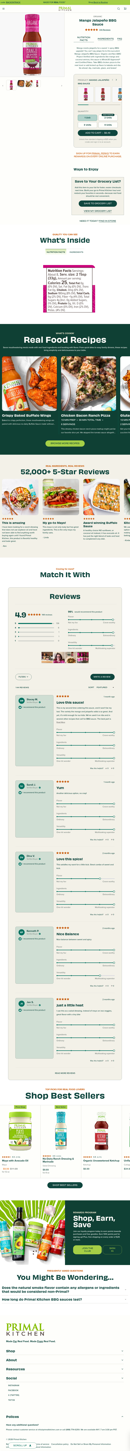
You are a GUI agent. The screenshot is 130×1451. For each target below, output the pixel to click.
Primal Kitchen (20, 1439)
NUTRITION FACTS (83, 39)
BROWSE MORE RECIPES (65, 443)
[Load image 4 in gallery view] (37, 83)
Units (108, 117)
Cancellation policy (60, 1444)
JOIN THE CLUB (87, 1250)
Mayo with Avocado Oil (15, 1160)
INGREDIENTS (105, 38)
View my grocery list (98, 211)
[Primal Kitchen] (65, 9)
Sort (91, 687)
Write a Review (104, 677)
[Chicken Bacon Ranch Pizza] (88, 383)
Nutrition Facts (56, 252)
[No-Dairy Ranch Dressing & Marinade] (61, 1127)
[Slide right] (61, 86)
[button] (98, 30)
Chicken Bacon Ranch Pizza (85, 415)
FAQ (119, 38)
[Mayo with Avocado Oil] (20, 1128)
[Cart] (125, 9)
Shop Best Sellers (65, 1185)
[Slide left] (3, 86)
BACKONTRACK (13, 2)
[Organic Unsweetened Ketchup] (101, 1128)
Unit (87, 117)
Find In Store (107, 221)
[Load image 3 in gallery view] (29, 83)
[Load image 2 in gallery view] (21, 83)
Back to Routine (100, 2)
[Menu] (3, 9)
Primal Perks (100, 153)
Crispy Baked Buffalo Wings (26, 415)
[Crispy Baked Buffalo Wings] (29, 383)
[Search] (118, 9)
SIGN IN (112, 1250)
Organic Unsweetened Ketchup (101, 1160)
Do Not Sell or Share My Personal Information (91, 1444)
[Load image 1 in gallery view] (11, 85)
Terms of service (42, 1444)
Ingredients (76, 252)
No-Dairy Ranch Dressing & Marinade (58, 1160)
